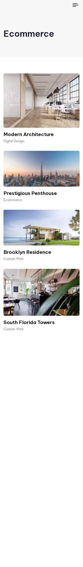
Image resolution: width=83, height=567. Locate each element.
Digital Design (13, 141)
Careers (17, 508)
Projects (13, 538)
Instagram (50, 528)
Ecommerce (12, 200)
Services (14, 528)
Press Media (17, 518)
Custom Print (13, 259)
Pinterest (49, 498)
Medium (48, 518)
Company (15, 498)
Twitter (47, 508)
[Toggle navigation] (66, 5)
